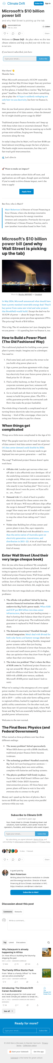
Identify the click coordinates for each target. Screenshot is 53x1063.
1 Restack (29, 851)
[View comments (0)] (13, 33)
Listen (47, 26)
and (23, 637)
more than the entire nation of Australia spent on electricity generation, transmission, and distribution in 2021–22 (27, 536)
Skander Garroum (19, 961)
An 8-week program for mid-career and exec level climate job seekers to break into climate (20, 995)
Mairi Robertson (14, 25)
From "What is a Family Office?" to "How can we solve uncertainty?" (19, 974)
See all (7, 1011)
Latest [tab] (11, 942)
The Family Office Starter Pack (18, 970)
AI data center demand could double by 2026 (23, 447)
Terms (18, 1045)
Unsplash (38, 294)
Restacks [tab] (18, 912)
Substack (14, 1058)
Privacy (45, 1043)
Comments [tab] (7, 912)
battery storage (32, 637)
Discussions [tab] (21, 942)
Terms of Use (38, 839)
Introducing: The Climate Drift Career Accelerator (17, 989)
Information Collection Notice (26, 842)
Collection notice (30, 1045)
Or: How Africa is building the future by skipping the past (18, 956)
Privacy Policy (45, 842)
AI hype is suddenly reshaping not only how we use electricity (25, 98)
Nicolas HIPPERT (25, 294)
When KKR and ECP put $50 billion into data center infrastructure (28, 610)
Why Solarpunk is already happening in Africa (15, 951)
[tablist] (12, 911)
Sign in (48, 3)
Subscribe (39, 3)
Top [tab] (4, 942)
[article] (26, 957)
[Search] (48, 942)
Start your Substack (20, 1051)
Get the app (39, 1051)
